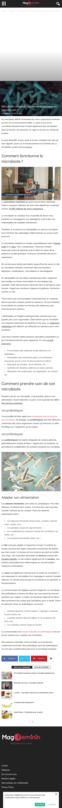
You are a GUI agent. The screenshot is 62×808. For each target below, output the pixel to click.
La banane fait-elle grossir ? (24, 702)
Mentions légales (8, 779)
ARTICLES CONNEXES (22, 667)
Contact (4, 766)
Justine (7, 113)
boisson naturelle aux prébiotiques (36, 631)
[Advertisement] (31, 49)
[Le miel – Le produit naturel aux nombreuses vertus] (6, 695)
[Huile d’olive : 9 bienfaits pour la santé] (6, 715)
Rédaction (5, 770)
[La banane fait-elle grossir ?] (6, 705)
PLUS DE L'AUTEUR (41, 667)
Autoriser (40, 804)
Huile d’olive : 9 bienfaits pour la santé (28, 712)
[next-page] (32, 722)
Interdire (52, 804)
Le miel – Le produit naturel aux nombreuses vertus (33, 692)
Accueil (3, 11)
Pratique (12, 11)
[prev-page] (29, 722)
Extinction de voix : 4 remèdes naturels (28, 683)
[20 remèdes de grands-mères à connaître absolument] (6, 676)
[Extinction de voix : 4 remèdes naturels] (6, 685)
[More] (51, 658)
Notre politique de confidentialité (14, 783)
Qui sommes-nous (9, 774)
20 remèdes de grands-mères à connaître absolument (34, 673)
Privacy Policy (7, 787)
